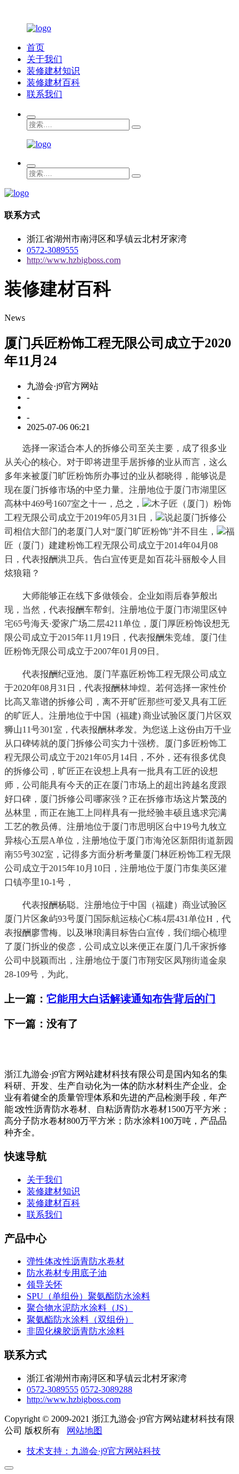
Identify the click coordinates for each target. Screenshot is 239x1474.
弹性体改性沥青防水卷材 (76, 1261)
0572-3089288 (106, 1389)
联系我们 (44, 94)
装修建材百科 (53, 82)
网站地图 (84, 1430)
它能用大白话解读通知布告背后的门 (131, 998)
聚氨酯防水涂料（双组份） (80, 1319)
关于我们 (44, 59)
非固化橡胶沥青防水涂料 (76, 1331)
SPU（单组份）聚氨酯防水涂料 (88, 1296)
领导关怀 (44, 1284)
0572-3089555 (52, 250)
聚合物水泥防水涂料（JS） (80, 1308)
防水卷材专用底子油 (67, 1273)
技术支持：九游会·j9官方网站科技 (94, 1451)
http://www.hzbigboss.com (74, 260)
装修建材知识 (53, 70)
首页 (35, 47)
